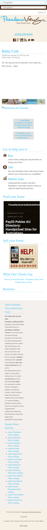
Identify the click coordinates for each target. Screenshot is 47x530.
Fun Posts (16, 57)
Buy (10, 155)
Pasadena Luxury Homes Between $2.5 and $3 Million (23, 135)
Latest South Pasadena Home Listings (14, 489)
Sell (10, 167)
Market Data (16, 179)
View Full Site (23, 525)
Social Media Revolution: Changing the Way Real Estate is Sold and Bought (23, 123)
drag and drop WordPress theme (31, 512)
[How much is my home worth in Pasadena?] (23, 257)
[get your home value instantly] (23, 101)
